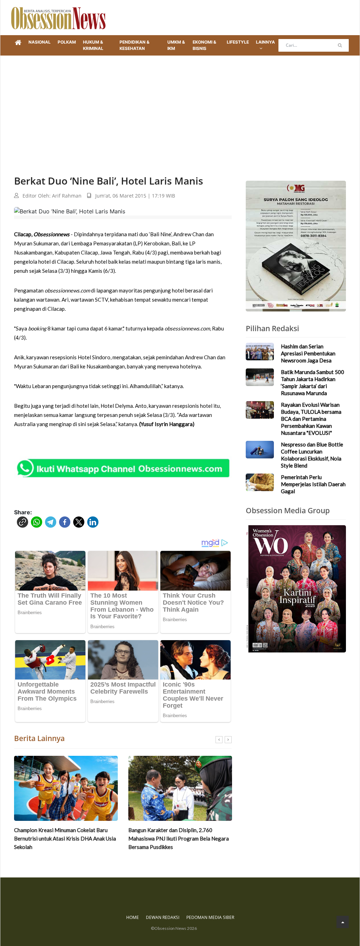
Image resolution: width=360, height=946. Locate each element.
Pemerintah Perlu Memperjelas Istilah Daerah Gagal (313, 484)
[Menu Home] (18, 43)
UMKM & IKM (176, 45)
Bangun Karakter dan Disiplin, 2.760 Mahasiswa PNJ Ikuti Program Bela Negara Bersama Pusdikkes (64, 838)
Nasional (39, 42)
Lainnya (265, 42)
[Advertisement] (180, 108)
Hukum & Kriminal (93, 45)
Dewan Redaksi (162, 917)
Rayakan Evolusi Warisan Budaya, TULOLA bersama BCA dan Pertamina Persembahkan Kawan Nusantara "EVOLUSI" (311, 418)
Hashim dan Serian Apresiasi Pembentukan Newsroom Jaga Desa (308, 353)
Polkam (67, 42)
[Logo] (58, 17)
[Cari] (340, 45)
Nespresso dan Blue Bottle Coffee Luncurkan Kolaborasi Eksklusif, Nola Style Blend (312, 455)
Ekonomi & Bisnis (204, 45)
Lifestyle (238, 42)
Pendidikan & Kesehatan (134, 45)
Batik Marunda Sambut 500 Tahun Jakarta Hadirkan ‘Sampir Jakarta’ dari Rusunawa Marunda (176, 838)
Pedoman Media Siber (210, 917)
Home (132, 917)
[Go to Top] (342, 922)
